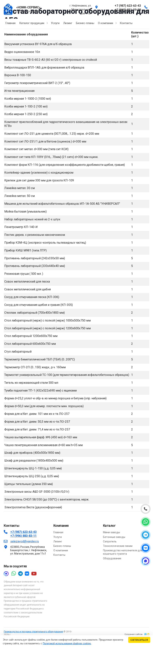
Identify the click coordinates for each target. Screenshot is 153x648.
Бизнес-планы (62, 545)
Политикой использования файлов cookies (67, 643)
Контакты (59, 554)
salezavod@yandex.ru (24, 541)
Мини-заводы (111, 532)
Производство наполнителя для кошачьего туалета (123, 552)
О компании (60, 550)
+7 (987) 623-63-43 (23, 532)
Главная (58, 532)
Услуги (57, 536)
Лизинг (57, 541)
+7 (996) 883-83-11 (23, 536)
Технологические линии (117, 545)
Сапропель (110, 541)
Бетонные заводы (114, 536)
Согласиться (139, 640)
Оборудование (112, 558)
